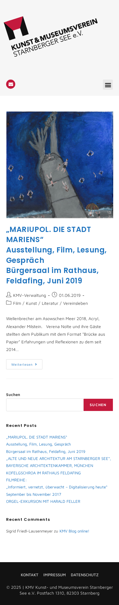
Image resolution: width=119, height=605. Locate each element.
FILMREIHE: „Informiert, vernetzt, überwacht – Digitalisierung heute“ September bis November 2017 (56, 487)
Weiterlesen (26, 362)
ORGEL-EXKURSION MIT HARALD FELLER (43, 501)
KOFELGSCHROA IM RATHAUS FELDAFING (43, 472)
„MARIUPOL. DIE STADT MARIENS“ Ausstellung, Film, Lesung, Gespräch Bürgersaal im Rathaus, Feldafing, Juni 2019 (45, 444)
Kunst (31, 303)
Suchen (13, 394)
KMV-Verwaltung (29, 295)
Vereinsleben (75, 303)
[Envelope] (10, 84)
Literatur (50, 303)
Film (17, 303)
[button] (108, 85)
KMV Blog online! (74, 530)
